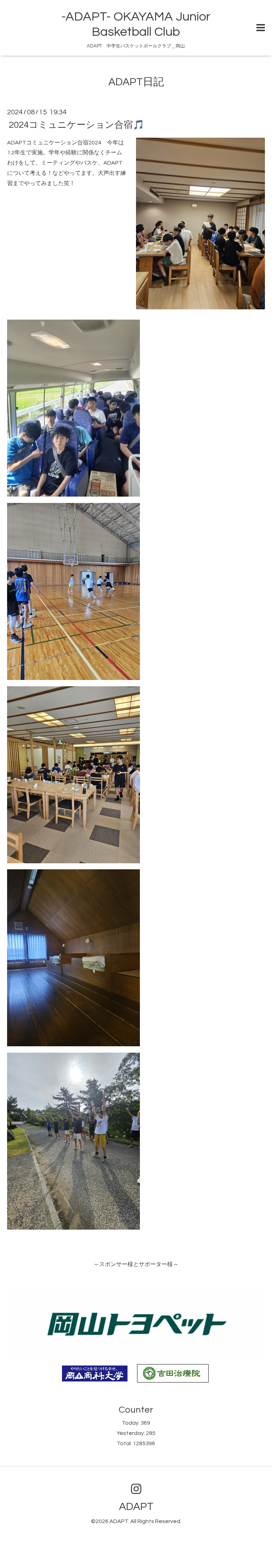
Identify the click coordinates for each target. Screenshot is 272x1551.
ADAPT (136, 1506)
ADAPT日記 (136, 81)
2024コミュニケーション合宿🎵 (76, 124)
